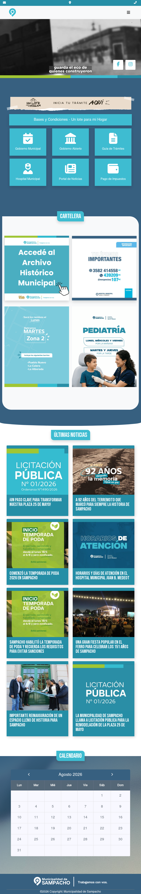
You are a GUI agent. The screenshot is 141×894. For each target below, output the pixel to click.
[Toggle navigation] (128, 12)
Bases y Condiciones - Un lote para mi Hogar (70, 120)
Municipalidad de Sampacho (82, 891)
